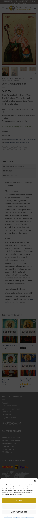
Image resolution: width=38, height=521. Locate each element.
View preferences (19, 512)
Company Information (28, 517)
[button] (35, 481)
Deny (19, 506)
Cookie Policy (8, 517)
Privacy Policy (16, 517)
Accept (19, 500)
